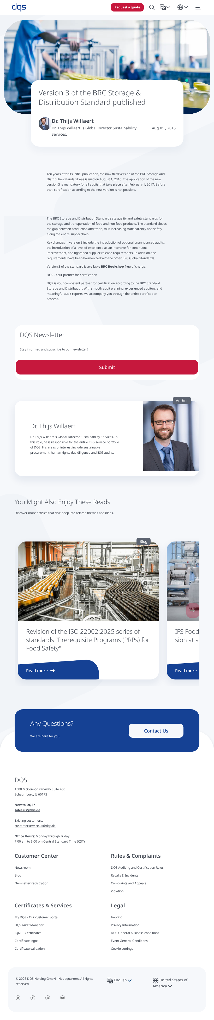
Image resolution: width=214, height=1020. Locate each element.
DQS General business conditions (135, 933)
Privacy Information (125, 925)
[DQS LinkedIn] (47, 998)
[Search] (152, 7)
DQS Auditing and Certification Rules (137, 867)
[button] (166, 7)
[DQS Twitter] (18, 998)
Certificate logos (26, 940)
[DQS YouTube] (62, 998)
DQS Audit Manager (29, 925)
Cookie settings (122, 948)
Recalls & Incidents (124, 875)
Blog (18, 875)
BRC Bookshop (112, 266)
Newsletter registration (31, 883)
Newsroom (23, 867)
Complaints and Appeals (128, 883)
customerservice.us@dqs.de (35, 825)
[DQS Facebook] (33, 998)
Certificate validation (30, 948)
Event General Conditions (129, 940)
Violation (117, 891)
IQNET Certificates (28, 933)
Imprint (116, 917)
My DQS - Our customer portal (36, 917)
